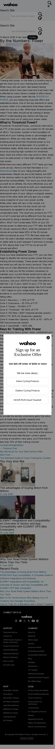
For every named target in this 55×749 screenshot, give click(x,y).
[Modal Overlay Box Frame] (27, 374)
